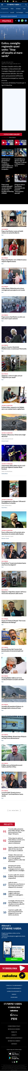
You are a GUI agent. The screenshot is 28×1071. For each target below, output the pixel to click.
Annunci (14, 994)
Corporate (14, 1043)
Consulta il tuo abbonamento (14, 985)
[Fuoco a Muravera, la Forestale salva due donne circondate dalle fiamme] (14, 519)
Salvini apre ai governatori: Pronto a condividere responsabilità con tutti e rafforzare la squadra (7, 164)
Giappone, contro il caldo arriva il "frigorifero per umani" (12, 376)
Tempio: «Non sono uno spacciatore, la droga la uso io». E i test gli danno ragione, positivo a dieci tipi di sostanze (16, 858)
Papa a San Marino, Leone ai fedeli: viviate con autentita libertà (12, 232)
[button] (16, 20)
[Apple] (14, 1053)
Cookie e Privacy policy (14, 1026)
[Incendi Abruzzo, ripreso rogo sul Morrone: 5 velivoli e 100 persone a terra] (21, 152)
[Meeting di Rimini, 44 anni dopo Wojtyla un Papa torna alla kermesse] (14, 724)
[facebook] (5, 1)
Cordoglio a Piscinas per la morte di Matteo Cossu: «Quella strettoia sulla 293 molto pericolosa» (16, 903)
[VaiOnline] (14, 1015)
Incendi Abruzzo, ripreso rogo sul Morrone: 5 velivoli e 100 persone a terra (20, 162)
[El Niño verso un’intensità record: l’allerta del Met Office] (14, 752)
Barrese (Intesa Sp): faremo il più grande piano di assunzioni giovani (12, 650)
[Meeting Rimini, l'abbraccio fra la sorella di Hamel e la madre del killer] (14, 665)
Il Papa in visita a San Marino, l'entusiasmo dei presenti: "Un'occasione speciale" (20, 189)
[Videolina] (14, 968)
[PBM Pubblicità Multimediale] (14, 1019)
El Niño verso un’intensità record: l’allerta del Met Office (12, 766)
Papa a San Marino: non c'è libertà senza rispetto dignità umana (14, 260)
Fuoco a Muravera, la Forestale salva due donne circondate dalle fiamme (13, 533)
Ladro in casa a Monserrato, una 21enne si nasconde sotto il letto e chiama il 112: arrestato (16, 885)
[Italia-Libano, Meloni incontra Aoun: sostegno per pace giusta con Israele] (14, 276)
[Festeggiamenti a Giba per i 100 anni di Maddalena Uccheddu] (14, 489)
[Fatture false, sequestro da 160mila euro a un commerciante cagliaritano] (14, 395)
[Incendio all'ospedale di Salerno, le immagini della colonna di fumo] (14, 694)
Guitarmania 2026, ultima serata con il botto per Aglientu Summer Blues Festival (13, 467)
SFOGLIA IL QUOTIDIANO (8, 16)
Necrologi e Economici (14, 1029)
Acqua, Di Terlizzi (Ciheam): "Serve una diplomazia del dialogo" (13, 621)
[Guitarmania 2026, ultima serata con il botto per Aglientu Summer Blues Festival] (14, 453)
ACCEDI (24, 1)
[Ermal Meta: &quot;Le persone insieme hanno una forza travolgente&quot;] (14, 550)
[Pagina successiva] (8, 810)
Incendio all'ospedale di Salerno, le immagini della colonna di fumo (12, 707)
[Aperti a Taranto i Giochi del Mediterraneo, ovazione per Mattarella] (14, 334)
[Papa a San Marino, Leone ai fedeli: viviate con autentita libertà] (14, 218)
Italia (24, 8)
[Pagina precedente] (20, 810)
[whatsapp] (7, 1)
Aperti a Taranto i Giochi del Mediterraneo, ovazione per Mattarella (14, 348)
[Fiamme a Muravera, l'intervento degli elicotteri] (14, 422)
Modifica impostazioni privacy (14, 1037)
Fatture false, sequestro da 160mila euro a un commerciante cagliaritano (13, 408)
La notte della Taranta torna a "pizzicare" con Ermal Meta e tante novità (12, 794)
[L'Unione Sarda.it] (14, 4)
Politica (6, 21)
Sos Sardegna (19, 12)
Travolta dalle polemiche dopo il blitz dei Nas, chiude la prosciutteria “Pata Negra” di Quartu (16, 831)
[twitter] (2, 1)
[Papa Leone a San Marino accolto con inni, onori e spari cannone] (14, 304)
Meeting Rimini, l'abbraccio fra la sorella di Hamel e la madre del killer (13, 678)
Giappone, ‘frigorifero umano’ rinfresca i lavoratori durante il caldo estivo (14, 592)
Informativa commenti (14, 1040)
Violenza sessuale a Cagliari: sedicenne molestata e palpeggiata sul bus (15, 894)
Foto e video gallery (12, 134)
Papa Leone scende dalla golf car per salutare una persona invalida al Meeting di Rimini (8, 189)
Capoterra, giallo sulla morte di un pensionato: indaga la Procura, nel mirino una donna (15, 912)
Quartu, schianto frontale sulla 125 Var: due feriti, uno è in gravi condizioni (16, 848)
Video (12, 8)
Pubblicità (14, 1032)
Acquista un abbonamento (14, 988)
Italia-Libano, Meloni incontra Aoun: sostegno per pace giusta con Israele (13, 289)
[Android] (14, 1058)
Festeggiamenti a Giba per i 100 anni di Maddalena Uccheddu (13, 502)
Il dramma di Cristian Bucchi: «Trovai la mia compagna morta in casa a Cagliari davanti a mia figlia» (16, 868)
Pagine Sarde (14, 997)
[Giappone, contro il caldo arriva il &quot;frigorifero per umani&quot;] (14, 363)
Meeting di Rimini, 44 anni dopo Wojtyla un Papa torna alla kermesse (14, 737)
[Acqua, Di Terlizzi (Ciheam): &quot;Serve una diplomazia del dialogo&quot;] (14, 608)
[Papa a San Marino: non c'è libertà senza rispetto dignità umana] (14, 247)
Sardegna (18, 8)
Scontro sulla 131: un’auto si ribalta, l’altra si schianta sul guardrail (16, 876)
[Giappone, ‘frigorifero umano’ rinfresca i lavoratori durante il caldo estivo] (14, 579)
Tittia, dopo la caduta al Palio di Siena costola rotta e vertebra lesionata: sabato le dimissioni (16, 840)
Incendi (12, 12)
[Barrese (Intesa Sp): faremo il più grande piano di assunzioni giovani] (14, 636)
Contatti (14, 1035)
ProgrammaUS (4, 8)
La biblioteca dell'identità (14, 991)
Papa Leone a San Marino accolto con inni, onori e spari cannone (13, 317)
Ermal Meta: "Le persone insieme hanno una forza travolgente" (14, 564)
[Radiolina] (14, 976)
